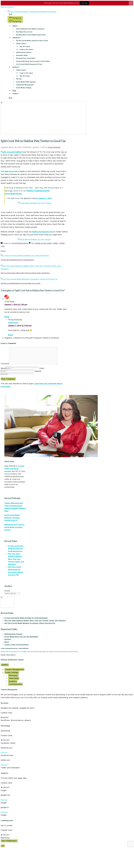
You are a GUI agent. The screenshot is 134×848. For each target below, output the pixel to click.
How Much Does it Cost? (24, 32)
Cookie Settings (11, 672)
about (14, 25)
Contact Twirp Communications (16, 644)
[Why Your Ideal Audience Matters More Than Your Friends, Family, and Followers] (34, 269)
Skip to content (7, 7)
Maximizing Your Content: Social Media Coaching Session (14, 527)
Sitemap (3, 654)
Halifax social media (43, 243)
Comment (5, 364)
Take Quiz (84, 3)
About (6, 642)
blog (14, 90)
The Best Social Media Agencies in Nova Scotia (32, 40)
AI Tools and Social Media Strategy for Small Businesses (17, 260)
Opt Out (4, 752)
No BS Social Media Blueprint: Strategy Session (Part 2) (12, 517)
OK (2, 846)
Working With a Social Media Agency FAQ (31, 35)
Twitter (55, 243)
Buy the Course (25, 46)
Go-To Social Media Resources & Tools (29, 64)
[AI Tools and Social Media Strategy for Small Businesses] (25, 255)
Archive (7, 591)
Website (38, 371)
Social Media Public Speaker (26, 82)
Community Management (25, 85)
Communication (15, 684)
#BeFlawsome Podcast (23, 52)
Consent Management (14, 669)
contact (15, 93)
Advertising (13, 678)
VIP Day (19, 79)
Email (41, 368)
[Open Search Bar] (11, 14)
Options (4, 665)
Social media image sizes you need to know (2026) (33, 61)
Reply (6, 317)
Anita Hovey (13, 323)
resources (16, 37)
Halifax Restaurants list (42, 232)
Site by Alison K (10, 654)
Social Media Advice (20, 243)
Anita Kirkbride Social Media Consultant (30, 29)
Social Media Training (23, 88)
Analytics (12, 681)
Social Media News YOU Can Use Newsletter (21, 637)
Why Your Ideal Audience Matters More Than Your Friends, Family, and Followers (25, 273)
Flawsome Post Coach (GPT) (25, 58)
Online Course (21, 43)
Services (7, 639)
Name (3, 368)
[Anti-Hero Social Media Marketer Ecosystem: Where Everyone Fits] (29, 279)
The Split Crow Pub (9, 171)
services (15, 67)
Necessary (13, 675)
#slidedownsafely (42, 191)
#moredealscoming (13, 194)
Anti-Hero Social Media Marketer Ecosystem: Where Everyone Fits (20, 283)
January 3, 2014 (45, 198)
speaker (7, 471)
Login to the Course (26, 49)
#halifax (30, 191)
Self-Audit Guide (22, 55)
